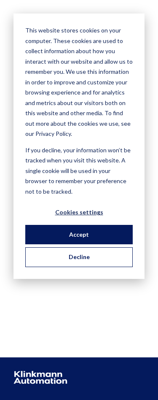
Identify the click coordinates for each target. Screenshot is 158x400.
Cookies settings (79, 212)
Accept (79, 234)
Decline (79, 256)
